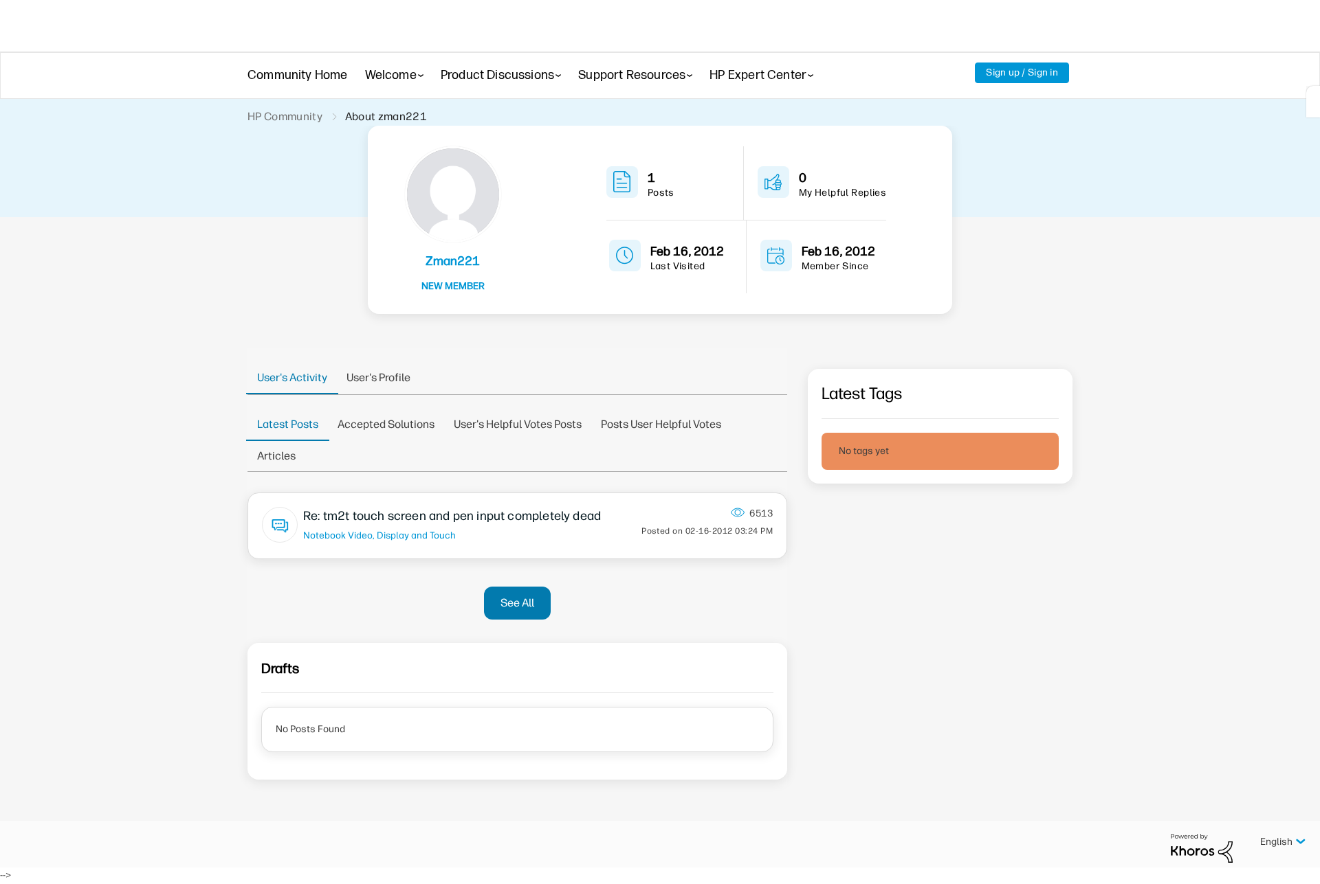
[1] (1313, 101)
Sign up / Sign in (1022, 72)
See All (517, 602)
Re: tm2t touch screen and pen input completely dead (452, 515)
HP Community (285, 116)
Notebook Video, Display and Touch (379, 535)
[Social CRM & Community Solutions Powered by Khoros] (1202, 848)
